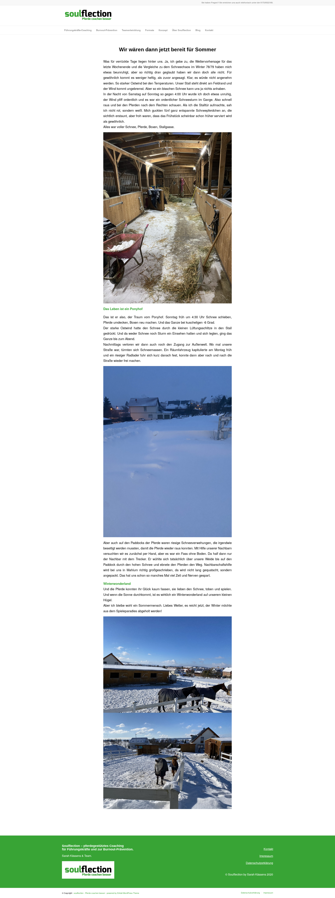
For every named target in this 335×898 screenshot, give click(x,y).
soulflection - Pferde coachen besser (89, 893)
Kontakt (268, 849)
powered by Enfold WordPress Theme (123, 893)
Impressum (266, 856)
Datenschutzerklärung (259, 863)
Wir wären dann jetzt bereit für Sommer (167, 49)
